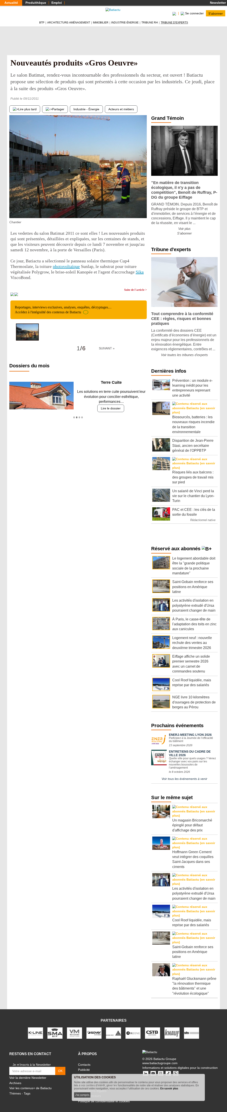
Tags (27, 1093)
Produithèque (35, 2)
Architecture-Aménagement (68, 22)
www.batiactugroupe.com (160, 1063)
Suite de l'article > (135, 289)
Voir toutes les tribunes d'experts (184, 355)
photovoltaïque (66, 266)
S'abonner (215, 13)
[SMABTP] (55, 1033)
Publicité (84, 1069)
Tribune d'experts (174, 22)
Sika (140, 271)
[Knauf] (172, 1033)
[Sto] (191, 1033)
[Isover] (94, 1033)
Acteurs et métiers (121, 109)
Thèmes (15, 1093)
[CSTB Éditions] (152, 1033)
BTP (41, 22)
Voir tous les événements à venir (184, 779)
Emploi (56, 2)
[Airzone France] (133, 1033)
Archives (15, 1083)
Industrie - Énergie (86, 109)
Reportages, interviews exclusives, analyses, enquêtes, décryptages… (63, 309)
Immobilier (100, 22)
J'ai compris (82, 1095)
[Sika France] (113, 1033)
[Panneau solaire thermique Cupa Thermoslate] (143, 209)
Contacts (84, 1064)
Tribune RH (149, 22)
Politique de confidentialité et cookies (104, 1101)
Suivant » (107, 348)
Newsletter (217, 2)
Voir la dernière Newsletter (27, 1077)
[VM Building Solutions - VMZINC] (74, 1033)
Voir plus (184, 229)
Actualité (11, 2)
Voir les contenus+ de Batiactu (30, 1088)
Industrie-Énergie (125, 22)
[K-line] (35, 1033)
